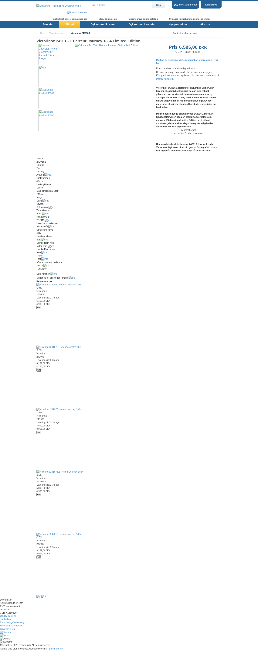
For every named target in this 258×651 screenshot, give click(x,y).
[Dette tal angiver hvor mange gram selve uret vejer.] (45, 200)
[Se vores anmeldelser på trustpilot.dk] (77, 12)
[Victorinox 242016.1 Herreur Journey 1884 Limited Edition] (106, 45)
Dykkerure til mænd (103, 24)
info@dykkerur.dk (165, 79)
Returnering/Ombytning (12, 622)
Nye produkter (178, 24)
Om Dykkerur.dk (8, 616)
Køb (39, 307)
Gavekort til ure (7, 629)
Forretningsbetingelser (11, 625)
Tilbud (70, 24)
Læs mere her (56, 648)
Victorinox (211, 147)
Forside (48, 24)
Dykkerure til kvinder (142, 24)
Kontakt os (211, 4)
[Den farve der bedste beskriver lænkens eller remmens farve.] (44, 252)
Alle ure (205, 24)
